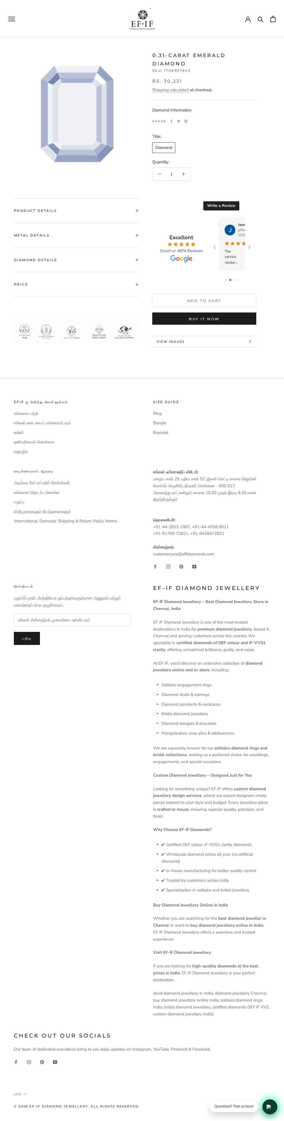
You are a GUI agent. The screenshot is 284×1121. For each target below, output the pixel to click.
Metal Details (31, 235)
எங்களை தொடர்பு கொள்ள (37, 492)
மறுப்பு (19, 502)
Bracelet (160, 432)
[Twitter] (178, 121)
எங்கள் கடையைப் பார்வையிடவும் (42, 423)
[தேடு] (260, 19)
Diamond (163, 147)
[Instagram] (168, 566)
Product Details (35, 211)
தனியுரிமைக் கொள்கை (34, 442)
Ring (157, 413)
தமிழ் (18, 1094)
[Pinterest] (185, 121)
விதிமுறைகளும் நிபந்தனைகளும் (42, 511)
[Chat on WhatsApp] (269, 1106)
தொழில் (21, 451)
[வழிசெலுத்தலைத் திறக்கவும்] (11, 19)
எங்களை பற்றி (26, 413)
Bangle (159, 423)
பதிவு (27, 638)
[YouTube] (194, 566)
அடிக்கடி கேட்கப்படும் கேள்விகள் (42, 482)
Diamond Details (35, 260)
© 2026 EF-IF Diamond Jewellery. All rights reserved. (77, 1106)
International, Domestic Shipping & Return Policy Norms (65, 521)
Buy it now (204, 319)
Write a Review (221, 205)
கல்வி (19, 432)
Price (21, 284)
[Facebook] (171, 121)
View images (171, 342)
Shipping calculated (170, 90)
